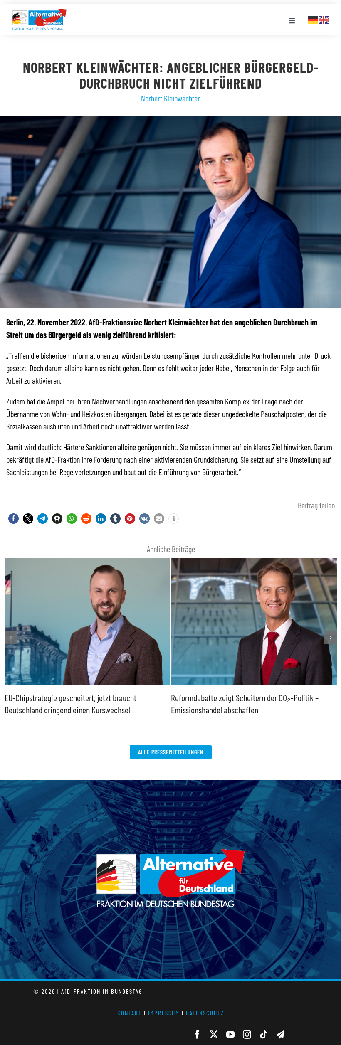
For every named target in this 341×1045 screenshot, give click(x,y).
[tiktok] (263, 1034)
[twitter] (214, 1034)
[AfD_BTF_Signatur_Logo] (39, 13)
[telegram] (280, 1034)
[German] (313, 19)
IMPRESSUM (164, 1013)
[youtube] (230, 1034)
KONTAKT (129, 1013)
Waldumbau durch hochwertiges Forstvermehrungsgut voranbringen (86, 559)
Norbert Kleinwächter (170, 98)
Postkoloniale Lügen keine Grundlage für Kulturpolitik (252, 559)
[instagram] (247, 1034)
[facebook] (197, 1034)
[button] (13, 518)
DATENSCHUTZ (205, 1013)
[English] (324, 19)
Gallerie (88, 684)
